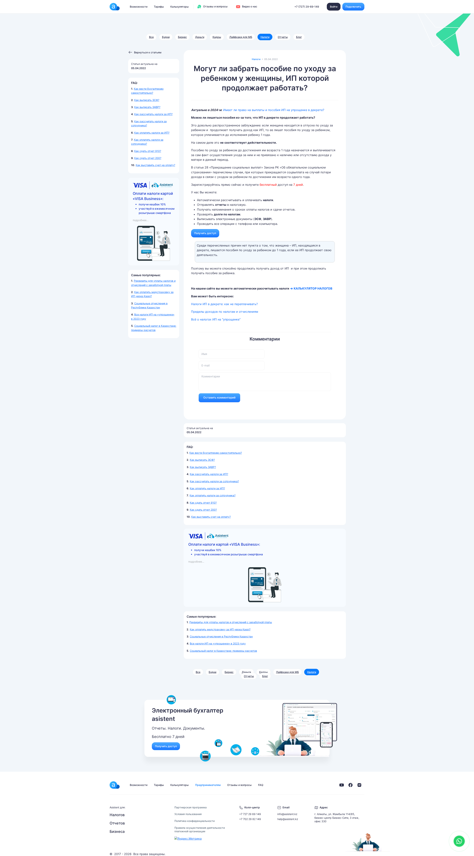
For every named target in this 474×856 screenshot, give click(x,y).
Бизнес (182, 37)
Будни (166, 37)
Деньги (199, 37)
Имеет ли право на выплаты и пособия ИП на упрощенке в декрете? (273, 110)
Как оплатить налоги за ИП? (151, 132)
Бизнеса (117, 831)
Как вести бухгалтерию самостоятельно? (215, 452)
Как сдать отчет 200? (147, 158)
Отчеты (283, 37)
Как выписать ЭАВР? (147, 107)
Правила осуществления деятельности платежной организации (199, 829)
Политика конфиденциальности (194, 820)
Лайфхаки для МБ (240, 37)
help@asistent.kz (287, 819)
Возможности (138, 6)
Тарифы (159, 6)
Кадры (217, 37)
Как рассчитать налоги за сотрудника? (214, 481)
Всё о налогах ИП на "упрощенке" (216, 319)
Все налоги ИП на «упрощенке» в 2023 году (218, 643)
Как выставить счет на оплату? (155, 165)
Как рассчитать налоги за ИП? (153, 114)
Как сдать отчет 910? (147, 151)
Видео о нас (249, 6)
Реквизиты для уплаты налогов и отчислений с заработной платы (230, 622)
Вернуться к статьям (147, 52)
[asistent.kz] (115, 785)
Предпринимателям (208, 784)
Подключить (353, 6)
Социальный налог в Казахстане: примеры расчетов (223, 650)
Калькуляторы (179, 6)
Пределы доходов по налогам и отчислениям (224, 311)
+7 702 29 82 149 (250, 819)
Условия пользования (188, 814)
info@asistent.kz (287, 814)
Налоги (265, 37)
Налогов (117, 815)
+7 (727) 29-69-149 (306, 6)
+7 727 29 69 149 (250, 814)
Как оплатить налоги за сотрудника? (213, 495)
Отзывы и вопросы (215, 6)
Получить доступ (205, 233)
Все (151, 37)
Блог (299, 37)
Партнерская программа (190, 807)
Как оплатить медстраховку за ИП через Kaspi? (220, 629)
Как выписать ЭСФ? (146, 100)
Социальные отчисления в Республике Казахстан (221, 636)
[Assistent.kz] (115, 6)
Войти (333, 6)
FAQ (260, 784)
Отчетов (117, 823)
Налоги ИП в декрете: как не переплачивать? (224, 304)
